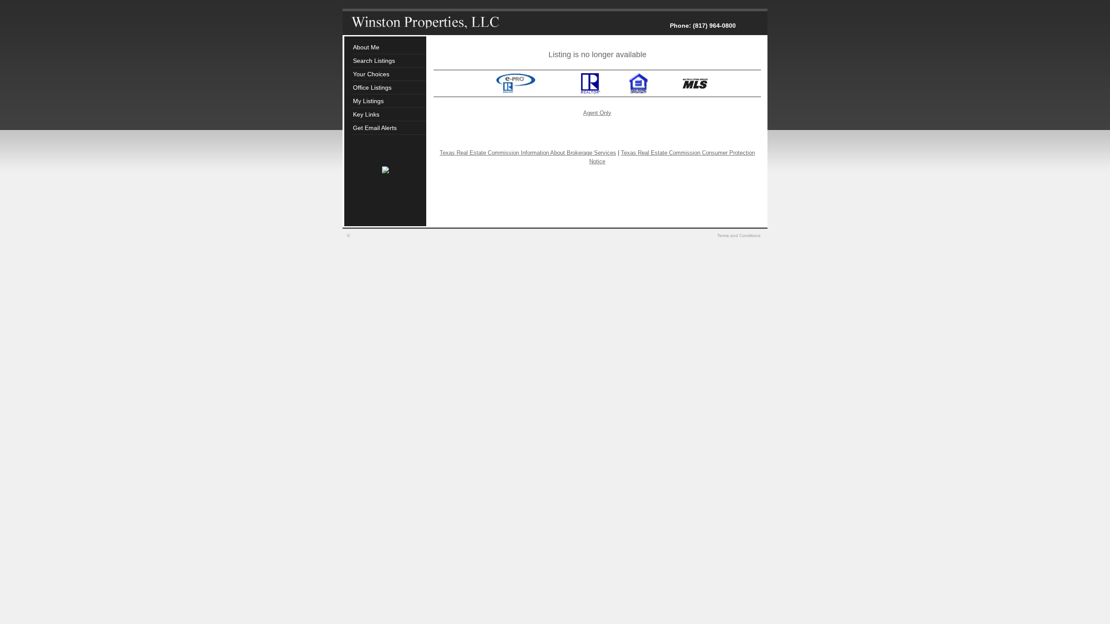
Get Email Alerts (375, 127)
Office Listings (372, 87)
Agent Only (597, 113)
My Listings (368, 101)
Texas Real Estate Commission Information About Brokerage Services (528, 153)
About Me (366, 47)
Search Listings (374, 60)
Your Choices (371, 74)
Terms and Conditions (739, 235)
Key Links (366, 114)
